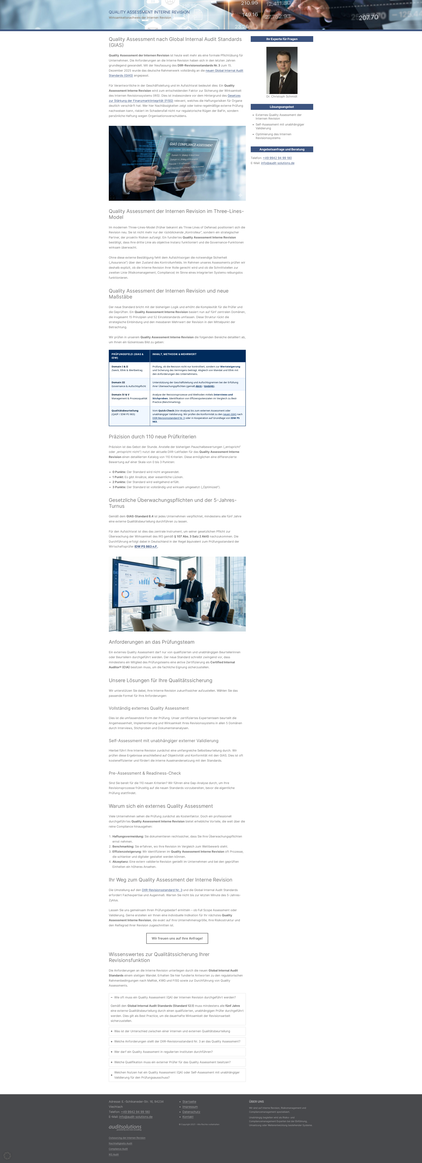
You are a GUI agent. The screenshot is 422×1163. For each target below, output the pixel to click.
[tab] (177, 1009)
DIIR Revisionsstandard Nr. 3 (168, 418)
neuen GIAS (229, 414)
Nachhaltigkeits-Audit (120, 1143)
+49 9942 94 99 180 (277, 158)
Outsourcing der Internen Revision (127, 1137)
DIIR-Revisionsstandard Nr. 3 (162, 890)
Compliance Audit (118, 1148)
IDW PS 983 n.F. (146, 546)
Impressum (190, 1106)
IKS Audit (114, 1154)
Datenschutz (191, 1112)
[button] (7, 1155)
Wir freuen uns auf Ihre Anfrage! (177, 938)
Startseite (189, 1101)
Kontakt (188, 1116)
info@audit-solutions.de (277, 163)
